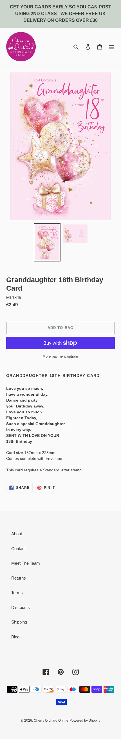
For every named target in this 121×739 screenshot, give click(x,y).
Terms (17, 592)
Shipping (19, 622)
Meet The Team (25, 563)
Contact (18, 548)
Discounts (20, 607)
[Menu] (111, 47)
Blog (15, 636)
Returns (18, 578)
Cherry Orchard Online (51, 720)
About (16, 533)
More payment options (60, 356)
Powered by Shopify (85, 720)
